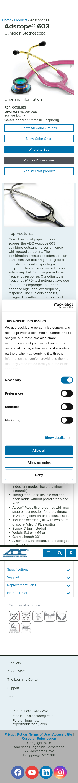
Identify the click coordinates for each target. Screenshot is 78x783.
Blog (10, 696)
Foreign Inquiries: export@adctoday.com (30, 722)
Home (6, 20)
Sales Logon (46, 738)
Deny (39, 475)
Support (13, 688)
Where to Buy (39, 149)
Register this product (39, 171)
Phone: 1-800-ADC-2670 (31, 711)
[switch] (67, 393)
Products (20, 20)
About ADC (16, 671)
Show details (55, 437)
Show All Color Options (39, 128)
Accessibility (62, 734)
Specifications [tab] (17, 569)
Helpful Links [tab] (17, 593)
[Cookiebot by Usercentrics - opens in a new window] (55, 305)
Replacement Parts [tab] (21, 585)
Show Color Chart (39, 139)
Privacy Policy (16, 734)
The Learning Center (23, 679)
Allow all (39, 450)
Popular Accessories (39, 160)
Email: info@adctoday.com (33, 716)
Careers (28, 738)
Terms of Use (39, 734)
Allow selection (39, 462)
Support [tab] (13, 577)
